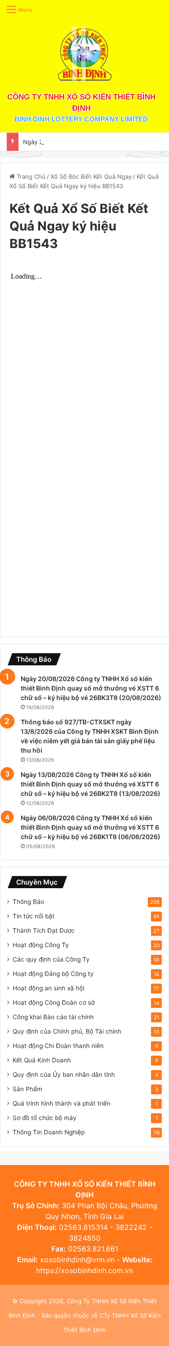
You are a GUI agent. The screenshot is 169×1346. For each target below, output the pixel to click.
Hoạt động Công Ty (41, 945)
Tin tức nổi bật (34, 916)
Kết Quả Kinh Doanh (42, 1060)
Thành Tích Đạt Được (44, 930)
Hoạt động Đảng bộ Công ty (53, 973)
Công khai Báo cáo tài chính (53, 1017)
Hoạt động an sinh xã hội (48, 988)
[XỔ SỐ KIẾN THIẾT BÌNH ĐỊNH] (85, 54)
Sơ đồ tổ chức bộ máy (45, 1117)
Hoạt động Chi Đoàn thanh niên (58, 1045)
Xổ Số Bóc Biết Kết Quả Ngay (91, 176)
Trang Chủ (30, 176)
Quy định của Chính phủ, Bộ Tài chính (67, 1031)
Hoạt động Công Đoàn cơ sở (54, 1002)
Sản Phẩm (27, 1089)
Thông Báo (28, 901)
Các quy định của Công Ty (51, 959)
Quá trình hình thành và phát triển (61, 1103)
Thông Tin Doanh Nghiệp (49, 1132)
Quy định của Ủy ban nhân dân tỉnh (64, 1074)
